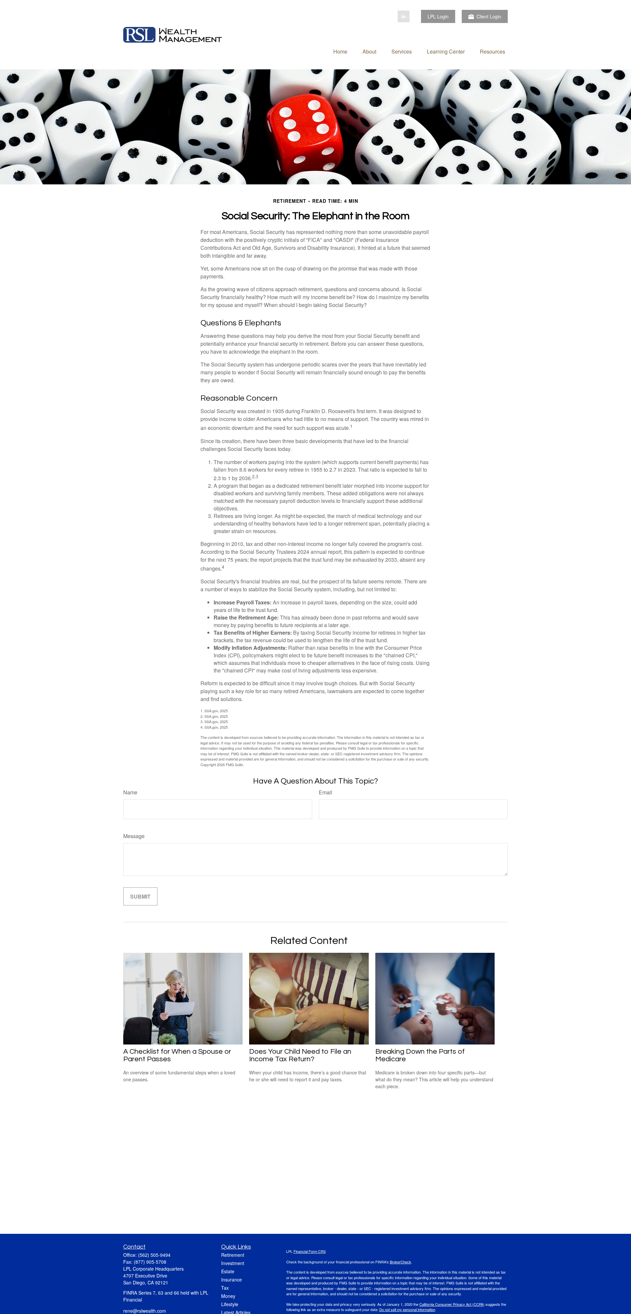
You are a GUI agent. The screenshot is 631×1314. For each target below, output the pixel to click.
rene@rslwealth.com (144, 1310)
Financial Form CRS (309, 1251)
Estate (227, 1271)
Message (134, 836)
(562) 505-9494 (154, 1255)
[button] (340, 51)
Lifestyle (229, 1304)
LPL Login (438, 16)
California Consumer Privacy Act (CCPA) (451, 1304)
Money (228, 1296)
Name (130, 792)
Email (325, 792)
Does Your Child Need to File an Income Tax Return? (300, 1055)
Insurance (231, 1279)
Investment (232, 1263)
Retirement (232, 1255)
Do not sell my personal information (407, 1309)
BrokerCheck (400, 1261)
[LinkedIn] (403, 16)
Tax (225, 1287)
